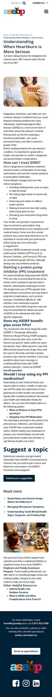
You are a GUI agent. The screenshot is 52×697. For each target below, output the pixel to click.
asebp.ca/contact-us (26, 635)
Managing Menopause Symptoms (26, 506)
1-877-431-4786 (40, 623)
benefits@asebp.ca (14, 623)
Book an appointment (26, 651)
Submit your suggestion (19, 478)
